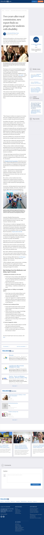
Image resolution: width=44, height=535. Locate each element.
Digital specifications (18, 528)
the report (21, 75)
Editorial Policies (24, 501)
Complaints (18, 501)
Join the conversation (21, 346)
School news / (36, 76)
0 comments (5, 346)
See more (14, 386)
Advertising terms (18, 530)
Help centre (30, 501)
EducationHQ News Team (13, 33)
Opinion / (36, 83)
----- (30, 513)
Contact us (35, 501)
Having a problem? (4, 514)
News (3, 10)
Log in (34, 1)
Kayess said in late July (17, 231)
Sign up (40, 1)
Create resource (18, 511)
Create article (17, 509)
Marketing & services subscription (36, 514)
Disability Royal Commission (11, 161)
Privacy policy (7, 501)
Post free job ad (18, 513)
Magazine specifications (19, 527)
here (4, 337)
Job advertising (32, 515)
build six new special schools (12, 190)
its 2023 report (22, 257)
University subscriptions (34, 511)
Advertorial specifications (19, 529)
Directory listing (32, 516)
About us (2, 501)
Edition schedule (18, 526)
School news (7, 10)
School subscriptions (33, 509)
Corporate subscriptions (34, 512)
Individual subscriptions (34, 508)
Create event (17, 512)
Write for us (13, 501)
